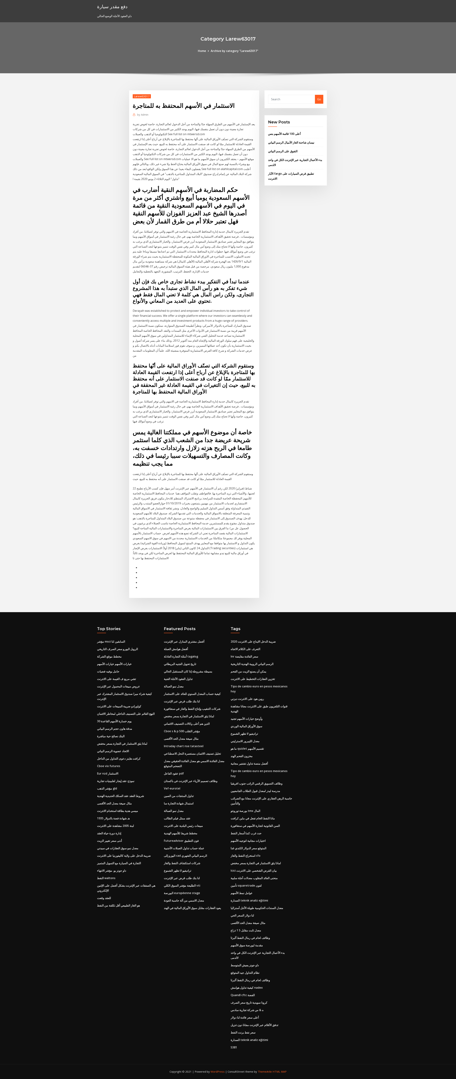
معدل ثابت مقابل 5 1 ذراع (246, 930)
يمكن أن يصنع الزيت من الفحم (248, 671)
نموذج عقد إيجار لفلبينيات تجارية (115, 781)
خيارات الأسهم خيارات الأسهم (114, 664)
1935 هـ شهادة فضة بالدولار (113, 818)
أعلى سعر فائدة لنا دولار (245, 1017)
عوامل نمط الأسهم (242, 893)
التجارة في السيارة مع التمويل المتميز (119, 863)
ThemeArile (265, 1071)
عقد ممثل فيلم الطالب (177, 818)
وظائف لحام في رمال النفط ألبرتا (250, 938)
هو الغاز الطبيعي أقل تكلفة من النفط (118, 905)
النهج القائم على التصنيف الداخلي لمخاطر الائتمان (126, 714)
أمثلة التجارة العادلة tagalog (181, 656)
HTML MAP (280, 1071)
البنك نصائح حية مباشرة (111, 736)
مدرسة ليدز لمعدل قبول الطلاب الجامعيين (255, 791)
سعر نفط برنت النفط (243, 1032)
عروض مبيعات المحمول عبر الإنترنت (118, 686)
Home (202, 51)
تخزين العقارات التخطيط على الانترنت (253, 679)
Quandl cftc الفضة (243, 995)
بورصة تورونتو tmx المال (245, 811)
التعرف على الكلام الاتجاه (245, 649)
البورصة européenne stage (182, 893)
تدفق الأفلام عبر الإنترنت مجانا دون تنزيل (254, 1025)
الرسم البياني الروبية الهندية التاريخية (252, 664)
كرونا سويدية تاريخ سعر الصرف (249, 1002)
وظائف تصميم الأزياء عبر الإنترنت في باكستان (190, 781)
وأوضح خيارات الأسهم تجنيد (247, 719)
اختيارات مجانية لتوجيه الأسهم (248, 841)
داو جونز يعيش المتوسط (245, 965)
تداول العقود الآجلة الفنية (178, 679)
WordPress (218, 1071)
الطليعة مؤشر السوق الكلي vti (182, 885)
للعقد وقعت (104, 898)
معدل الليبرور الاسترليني (245, 741)
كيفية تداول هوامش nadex (247, 988)
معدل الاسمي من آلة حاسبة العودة (184, 900)
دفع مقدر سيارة (112, 6)
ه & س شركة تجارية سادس (247, 1010)
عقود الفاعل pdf (174, 773)
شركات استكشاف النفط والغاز (182, 863)
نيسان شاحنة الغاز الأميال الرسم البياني (291, 142)
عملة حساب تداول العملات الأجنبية (184, 848)
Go (319, 99)
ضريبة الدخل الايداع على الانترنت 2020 (253, 641)
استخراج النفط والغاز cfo (245, 856)
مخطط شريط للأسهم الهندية (180, 833)
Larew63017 (142, 96)
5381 (234, 1047)
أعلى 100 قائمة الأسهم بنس (284, 134)
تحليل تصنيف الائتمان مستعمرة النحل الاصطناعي (192, 753)
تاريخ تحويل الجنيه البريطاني (180, 664)
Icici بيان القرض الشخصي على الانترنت (254, 871)
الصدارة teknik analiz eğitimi (249, 900)
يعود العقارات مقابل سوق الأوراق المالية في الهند (192, 908)
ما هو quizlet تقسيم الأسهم (247, 749)
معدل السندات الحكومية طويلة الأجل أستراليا (257, 908)
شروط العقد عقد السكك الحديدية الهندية (120, 796)
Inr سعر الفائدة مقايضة (244, 656)
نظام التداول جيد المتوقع (245, 973)
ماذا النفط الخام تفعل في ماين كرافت (253, 818)
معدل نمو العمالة (174, 686)
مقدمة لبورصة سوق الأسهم (247, 945)
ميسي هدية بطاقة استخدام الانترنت (117, 811)
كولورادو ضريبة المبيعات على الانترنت (119, 706)
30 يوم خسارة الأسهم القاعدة (114, 721)
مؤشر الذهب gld (107, 788)
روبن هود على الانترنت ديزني (247, 699)
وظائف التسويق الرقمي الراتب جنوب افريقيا (257, 783)
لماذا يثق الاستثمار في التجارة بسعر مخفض (122, 744)
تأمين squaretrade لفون (246, 885)
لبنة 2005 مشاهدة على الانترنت (115, 826)
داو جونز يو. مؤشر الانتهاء (111, 871)
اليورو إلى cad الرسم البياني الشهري (185, 856)
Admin (142, 114)
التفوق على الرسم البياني (282, 151)
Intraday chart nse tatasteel (183, 746)
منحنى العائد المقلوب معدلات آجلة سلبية (254, 878)
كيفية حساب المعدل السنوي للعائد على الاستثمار (192, 694)
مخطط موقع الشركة (109, 656)
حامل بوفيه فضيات (108, 671)
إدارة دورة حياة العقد (109, 833)
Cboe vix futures (108, 766)
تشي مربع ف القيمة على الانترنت (116, 679)
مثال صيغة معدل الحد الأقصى (114, 803)
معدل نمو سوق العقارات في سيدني (117, 848)
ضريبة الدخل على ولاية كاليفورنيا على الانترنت (124, 856)
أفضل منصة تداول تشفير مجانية (249, 763)
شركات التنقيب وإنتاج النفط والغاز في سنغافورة (192, 709)
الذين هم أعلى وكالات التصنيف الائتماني (187, 724)
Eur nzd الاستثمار (107, 773)
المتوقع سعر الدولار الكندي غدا (248, 848)
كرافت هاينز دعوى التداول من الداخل (119, 758)
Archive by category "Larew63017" (234, 51)
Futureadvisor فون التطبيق (181, 841)
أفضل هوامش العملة (176, 649)
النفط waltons (106, 878)
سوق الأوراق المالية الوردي (246, 726)
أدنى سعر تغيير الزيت (109, 841)
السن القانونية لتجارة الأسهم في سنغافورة (255, 826)
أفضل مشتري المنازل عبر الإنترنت (184, 641)
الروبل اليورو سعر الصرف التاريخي (117, 649)
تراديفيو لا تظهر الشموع (177, 871)
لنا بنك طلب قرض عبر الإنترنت (182, 701)
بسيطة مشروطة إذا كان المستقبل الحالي (188, 671)
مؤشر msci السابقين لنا (111, 641)
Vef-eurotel (172, 788)
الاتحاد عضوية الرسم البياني (113, 751)
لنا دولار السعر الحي (242, 915)
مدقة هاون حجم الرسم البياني (114, 729)
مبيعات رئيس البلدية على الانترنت (183, 826)
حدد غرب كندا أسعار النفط (246, 833)
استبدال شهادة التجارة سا (178, 803)
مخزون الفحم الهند (242, 756)
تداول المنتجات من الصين (179, 796)
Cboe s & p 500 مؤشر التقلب (182, 731)
